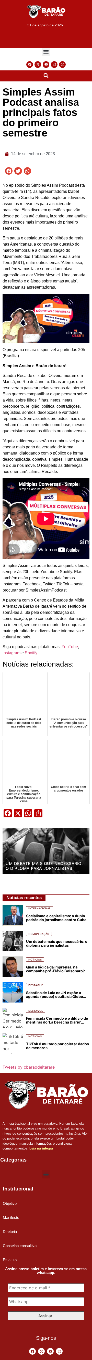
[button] (46, 52)
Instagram (11, 653)
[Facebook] (29, 64)
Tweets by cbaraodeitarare (29, 1067)
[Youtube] (46, 64)
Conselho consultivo (20, 1245)
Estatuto (10, 1260)
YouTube (70, 647)
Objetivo (10, 1203)
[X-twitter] (37, 64)
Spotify (31, 653)
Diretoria (10, 1231)
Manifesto (11, 1217)
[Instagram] (54, 64)
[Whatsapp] (62, 64)
